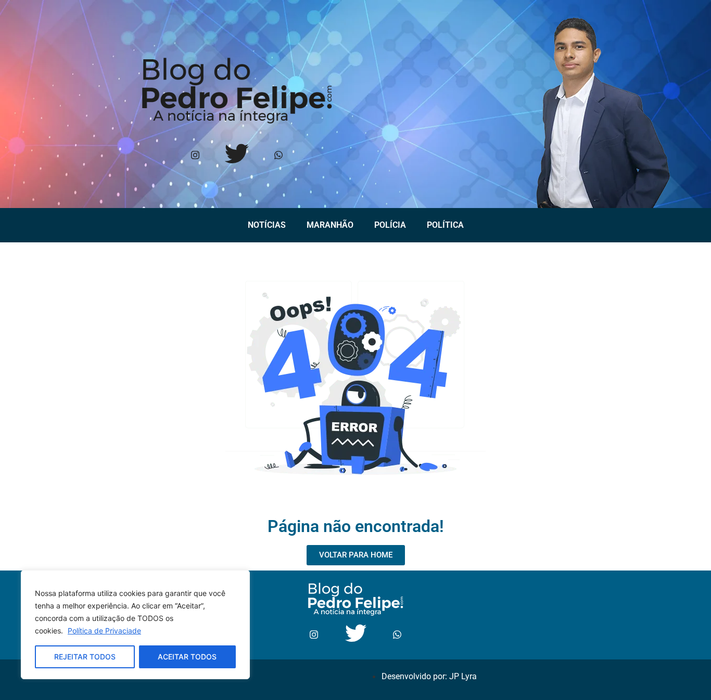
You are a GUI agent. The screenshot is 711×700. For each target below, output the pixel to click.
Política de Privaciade (104, 630)
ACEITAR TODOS (187, 656)
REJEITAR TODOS (85, 656)
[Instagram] (195, 156)
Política (445, 225)
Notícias (267, 225)
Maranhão (330, 225)
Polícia (390, 225)
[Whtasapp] (278, 156)
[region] (135, 624)
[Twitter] (236, 156)
